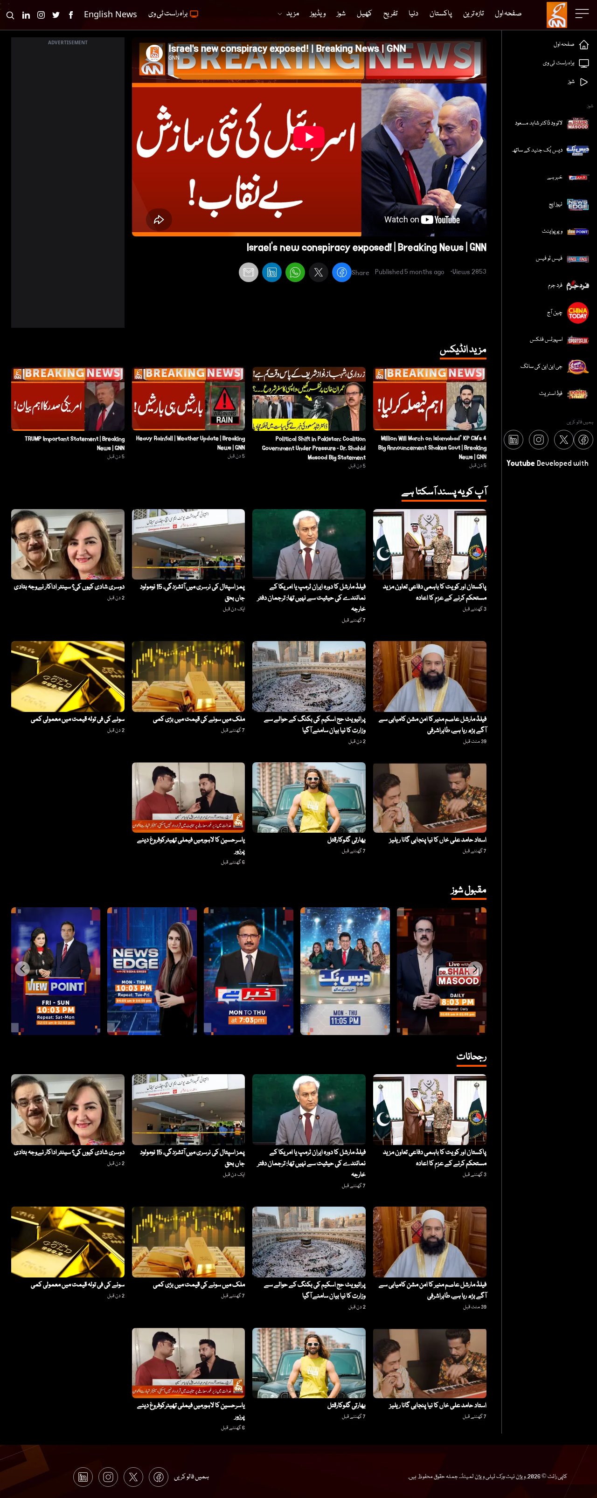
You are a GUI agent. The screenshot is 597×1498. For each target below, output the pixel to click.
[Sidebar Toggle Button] (583, 13)
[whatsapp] (295, 273)
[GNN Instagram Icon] (41, 15)
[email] (248, 273)
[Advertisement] (68, 188)
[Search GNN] (10, 15)
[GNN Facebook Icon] (71, 15)
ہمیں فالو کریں (191, 1477)
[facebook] (342, 273)
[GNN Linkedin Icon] (26, 15)
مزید (292, 14)
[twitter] (318, 273)
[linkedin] (272, 273)
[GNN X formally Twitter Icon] (56, 15)
